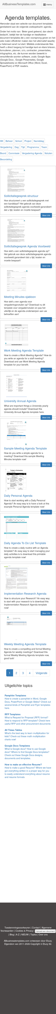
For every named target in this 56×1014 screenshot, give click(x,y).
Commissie (14, 153)
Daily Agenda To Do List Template (25, 543)
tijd (23, 147)
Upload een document (45, 931)
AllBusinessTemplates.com (19, 4)
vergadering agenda (32, 153)
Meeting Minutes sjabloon (20, 297)
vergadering (6, 147)
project (27, 141)
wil (1, 141)
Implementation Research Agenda (25, 593)
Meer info (46, 215)
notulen (48, 153)
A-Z (17, 934)
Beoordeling (6, 159)
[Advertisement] (28, 103)
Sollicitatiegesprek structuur (21, 196)
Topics (33, 934)
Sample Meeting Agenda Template (25, 448)
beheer (9, 141)
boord (3, 153)
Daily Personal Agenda (18, 495)
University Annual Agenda (20, 401)
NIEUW (24, 934)
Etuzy (48, 940)
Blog (12, 934)
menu (50, 5)
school (18, 141)
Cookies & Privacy (24, 930)
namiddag (39, 141)
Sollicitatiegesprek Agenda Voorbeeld (27, 246)
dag (17, 147)
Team (44, 147)
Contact (36, 927)
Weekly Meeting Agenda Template (25, 644)
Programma (33, 147)
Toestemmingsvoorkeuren (17, 927)
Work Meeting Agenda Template (24, 350)
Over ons (43, 934)
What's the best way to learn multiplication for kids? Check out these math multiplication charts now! (27, 734)
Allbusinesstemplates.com (16, 940)
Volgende (41, 673)
